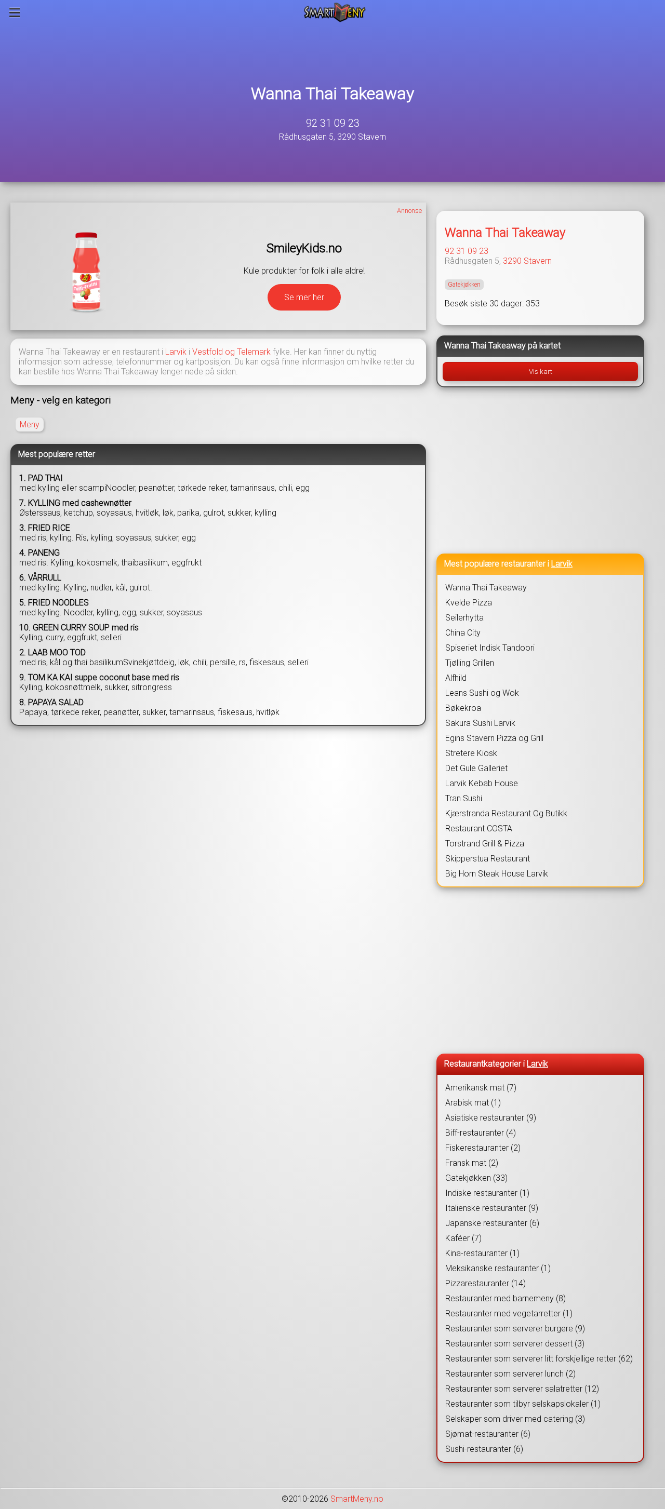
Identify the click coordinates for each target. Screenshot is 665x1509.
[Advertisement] (540, 470)
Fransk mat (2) (471, 1163)
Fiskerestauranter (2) (483, 1148)
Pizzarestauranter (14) (485, 1283)
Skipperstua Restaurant (487, 859)
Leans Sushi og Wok (482, 693)
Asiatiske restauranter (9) (490, 1118)
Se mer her (304, 297)
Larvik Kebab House (481, 783)
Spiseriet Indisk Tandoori (490, 648)
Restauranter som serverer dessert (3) (514, 1344)
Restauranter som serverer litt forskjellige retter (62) (539, 1359)
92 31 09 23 (333, 123)
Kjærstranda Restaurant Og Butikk (506, 813)
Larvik (176, 352)
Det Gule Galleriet (476, 768)
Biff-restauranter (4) (480, 1133)
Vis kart (540, 371)
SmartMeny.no (356, 1499)
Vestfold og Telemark (231, 352)
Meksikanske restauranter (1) (498, 1268)
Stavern (538, 261)
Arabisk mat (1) (473, 1103)
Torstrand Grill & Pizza (484, 843)
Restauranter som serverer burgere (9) (515, 1328)
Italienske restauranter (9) (491, 1208)
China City (463, 633)
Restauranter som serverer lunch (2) (510, 1374)
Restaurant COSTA (478, 828)
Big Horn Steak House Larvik (496, 874)
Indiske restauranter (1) (487, 1193)
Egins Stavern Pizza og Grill (494, 738)
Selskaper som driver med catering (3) (515, 1419)
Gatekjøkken (464, 284)
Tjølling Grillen (469, 663)
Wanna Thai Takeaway (332, 93)
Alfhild (456, 678)
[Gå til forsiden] (335, 12)
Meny (29, 424)
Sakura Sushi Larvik (480, 723)
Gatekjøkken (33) (476, 1178)
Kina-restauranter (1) (482, 1253)
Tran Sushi (463, 798)
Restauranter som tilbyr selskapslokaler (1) (523, 1404)
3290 (512, 261)
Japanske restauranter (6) (492, 1223)
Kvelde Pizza (468, 603)
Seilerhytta (464, 618)
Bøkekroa (463, 708)
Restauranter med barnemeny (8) (505, 1298)
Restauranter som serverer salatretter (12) (522, 1389)
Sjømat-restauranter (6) (487, 1434)
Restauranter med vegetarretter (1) (509, 1313)
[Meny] (15, 12)
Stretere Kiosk (471, 753)
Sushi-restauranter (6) (484, 1449)
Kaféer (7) (463, 1238)
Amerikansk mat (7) (480, 1088)
